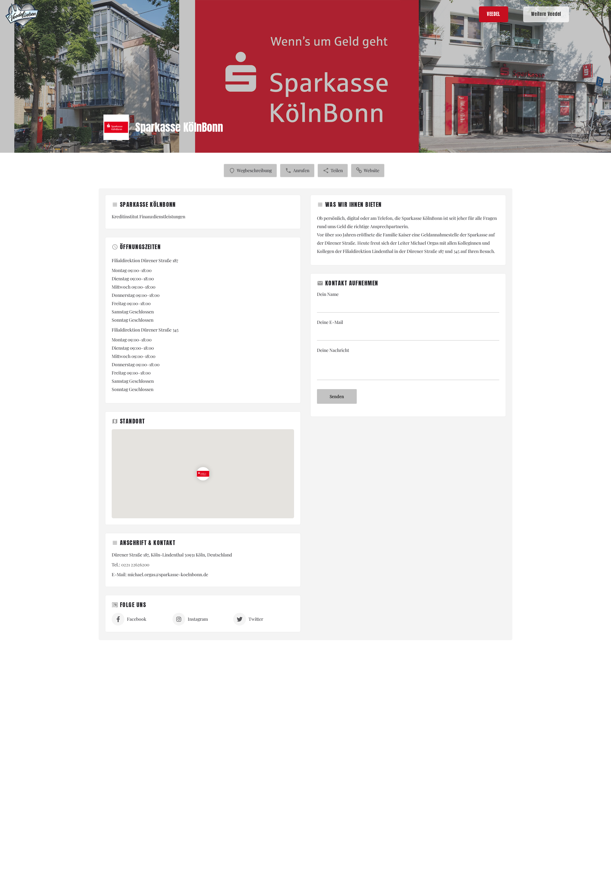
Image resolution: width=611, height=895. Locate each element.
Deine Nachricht (333, 350)
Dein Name (328, 294)
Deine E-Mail (330, 322)
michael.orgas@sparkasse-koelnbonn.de (168, 574)
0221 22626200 (135, 565)
